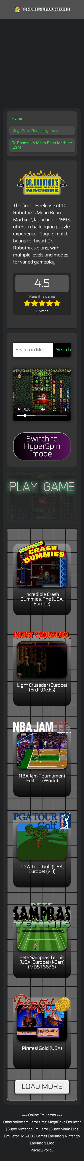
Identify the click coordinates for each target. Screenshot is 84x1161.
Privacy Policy (42, 1150)
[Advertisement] (42, 63)
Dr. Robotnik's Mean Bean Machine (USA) (42, 145)
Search (63, 349)
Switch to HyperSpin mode (42, 446)
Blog (50, 1143)
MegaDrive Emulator (64, 1122)
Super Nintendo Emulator (27, 1129)
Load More (42, 1086)
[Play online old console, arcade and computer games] (42, 8)
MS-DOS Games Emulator (42, 1136)
